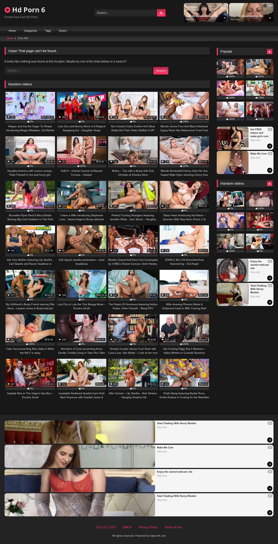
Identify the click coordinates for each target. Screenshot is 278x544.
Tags (48, 30)
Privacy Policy (148, 527)
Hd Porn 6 (27, 9)
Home (12, 30)
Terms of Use (173, 527)
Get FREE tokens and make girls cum (259, 133)
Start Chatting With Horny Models (258, 289)
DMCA (127, 527)
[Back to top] (266, 532)
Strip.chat (189, 19)
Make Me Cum (258, 153)
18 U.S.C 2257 (106, 527)
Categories (30, 30)
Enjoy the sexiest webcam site (201, 16)
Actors (63, 30)
